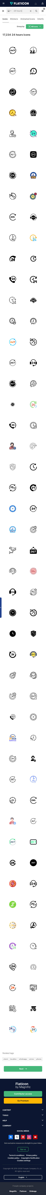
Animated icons (27, 19)
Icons (5, 19)
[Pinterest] (23, 1137)
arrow (31, 1059)
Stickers (14, 19)
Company (7, 1126)
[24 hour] (13, 321)
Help (5, 1120)
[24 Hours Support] (33, 113)
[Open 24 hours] (33, 446)
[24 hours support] (13, 71)
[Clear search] (30, 11)
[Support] (33, 92)
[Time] (13, 113)
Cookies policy (13, 1158)
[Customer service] (33, 384)
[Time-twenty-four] (33, 280)
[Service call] (33, 946)
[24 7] (33, 342)
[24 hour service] (33, 509)
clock (5, 1059)
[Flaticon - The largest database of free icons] (19, 3)
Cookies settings (23, 1161)
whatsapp (23, 1059)
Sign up (23, 1149)
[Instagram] (29, 1137)
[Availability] (13, 488)
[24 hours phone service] (13, 425)
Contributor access (23, 1094)
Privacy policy (31, 1155)
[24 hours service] (33, 530)
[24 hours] (33, 50)
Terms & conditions (16, 1155)
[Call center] (33, 363)
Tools (5, 1115)
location (13, 1059)
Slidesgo (33, 1191)
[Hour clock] (13, 613)
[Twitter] (17, 1137)
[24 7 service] (13, 717)
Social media (23, 1131)
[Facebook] (11, 1137)
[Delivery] (33, 71)
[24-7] (13, 155)
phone (38, 1059)
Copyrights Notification (30, 1158)
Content (7, 1110)
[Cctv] (13, 550)
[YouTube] (35, 1137)
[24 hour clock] (33, 259)
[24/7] (13, 50)
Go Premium (23, 1100)
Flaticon (23, 1191)
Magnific (13, 1191)
